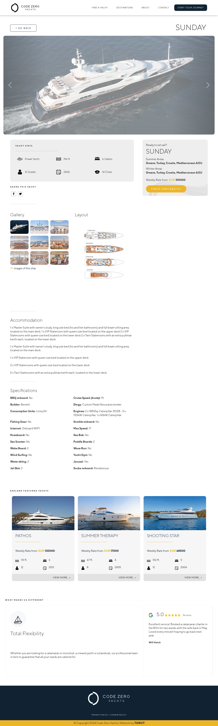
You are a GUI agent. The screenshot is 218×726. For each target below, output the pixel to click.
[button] (124, 7)
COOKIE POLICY (118, 715)
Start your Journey (191, 7)
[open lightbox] (109, 85)
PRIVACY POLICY (100, 715)
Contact (163, 7)
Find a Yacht (100, 7)
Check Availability (166, 188)
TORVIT (139, 723)
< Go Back (23, 28)
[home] (25, 7)
